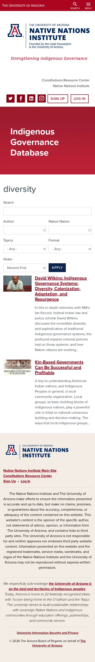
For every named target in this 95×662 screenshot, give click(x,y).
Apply (57, 267)
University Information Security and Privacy (47, 633)
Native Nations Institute (71, 86)
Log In (80, 99)
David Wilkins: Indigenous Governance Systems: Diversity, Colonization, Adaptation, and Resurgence (61, 289)
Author (8, 221)
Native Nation (59, 221)
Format (54, 240)
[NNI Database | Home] (47, 42)
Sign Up (58, 99)
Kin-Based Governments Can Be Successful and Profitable (59, 367)
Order (7, 259)
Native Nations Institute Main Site (30, 470)
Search (8, 202)
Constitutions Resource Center (65, 80)
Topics (8, 240)
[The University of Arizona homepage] (26, 5)
